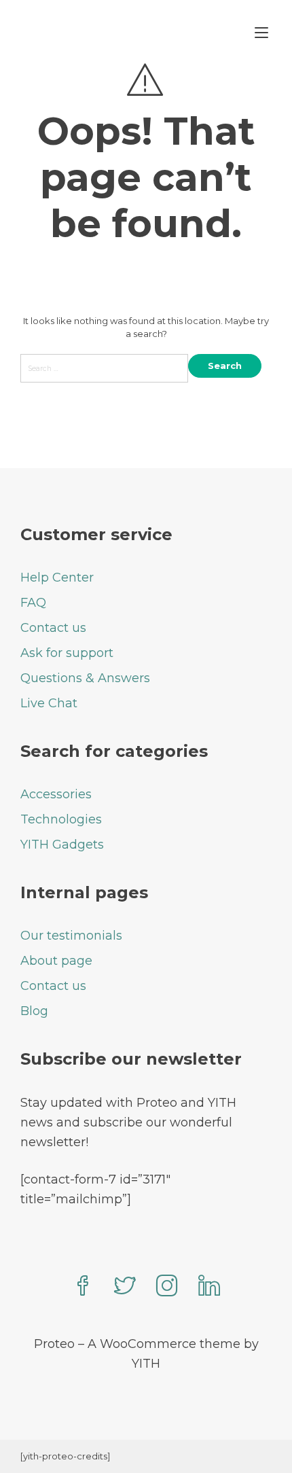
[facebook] (83, 1287)
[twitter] (125, 1287)
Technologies (61, 819)
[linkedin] (209, 1287)
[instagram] (167, 1287)
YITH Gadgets (62, 844)
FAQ (33, 602)
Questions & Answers (85, 678)
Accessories (56, 794)
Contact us (53, 627)
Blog (34, 1011)
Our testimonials (71, 935)
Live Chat (48, 703)
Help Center (57, 577)
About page (56, 960)
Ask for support (66, 652)
